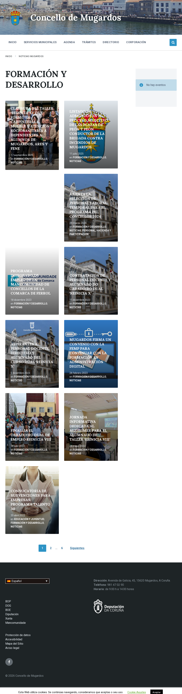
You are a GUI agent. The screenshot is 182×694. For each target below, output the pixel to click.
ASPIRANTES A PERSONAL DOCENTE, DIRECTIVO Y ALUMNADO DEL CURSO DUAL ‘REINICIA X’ (32, 355)
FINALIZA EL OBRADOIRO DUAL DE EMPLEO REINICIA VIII (31, 435)
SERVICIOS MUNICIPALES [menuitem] (40, 42)
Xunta (8, 618)
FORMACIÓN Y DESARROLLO (30, 158)
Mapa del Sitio (14, 643)
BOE (8, 610)
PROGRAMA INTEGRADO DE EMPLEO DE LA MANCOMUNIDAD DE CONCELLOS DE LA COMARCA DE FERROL (30, 282)
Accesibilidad (13, 639)
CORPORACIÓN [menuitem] (136, 42)
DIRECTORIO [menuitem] (111, 42)
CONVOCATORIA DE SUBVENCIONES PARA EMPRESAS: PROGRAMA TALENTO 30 (30, 500)
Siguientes (77, 548)
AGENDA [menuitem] (69, 42)
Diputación (11, 614)
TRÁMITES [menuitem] (89, 42)
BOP (8, 601)
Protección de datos (18, 635)
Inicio (8, 56)
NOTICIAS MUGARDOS (31, 56)
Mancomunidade (15, 622)
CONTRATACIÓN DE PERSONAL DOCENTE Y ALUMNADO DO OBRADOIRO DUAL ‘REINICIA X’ (90, 284)
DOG (8, 605)
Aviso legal (12, 648)
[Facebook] (9, 662)
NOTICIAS (16, 162)
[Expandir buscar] (173, 42)
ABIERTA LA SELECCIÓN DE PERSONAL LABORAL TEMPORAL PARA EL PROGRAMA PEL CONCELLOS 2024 (88, 205)
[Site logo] (15, 26)
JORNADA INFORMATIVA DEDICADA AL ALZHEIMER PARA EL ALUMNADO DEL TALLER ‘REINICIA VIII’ (89, 428)
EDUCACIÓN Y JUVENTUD (29, 519)
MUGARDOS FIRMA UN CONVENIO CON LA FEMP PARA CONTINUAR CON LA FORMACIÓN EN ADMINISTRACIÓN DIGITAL (90, 352)
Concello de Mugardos (75, 17)
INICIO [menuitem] (13, 42)
